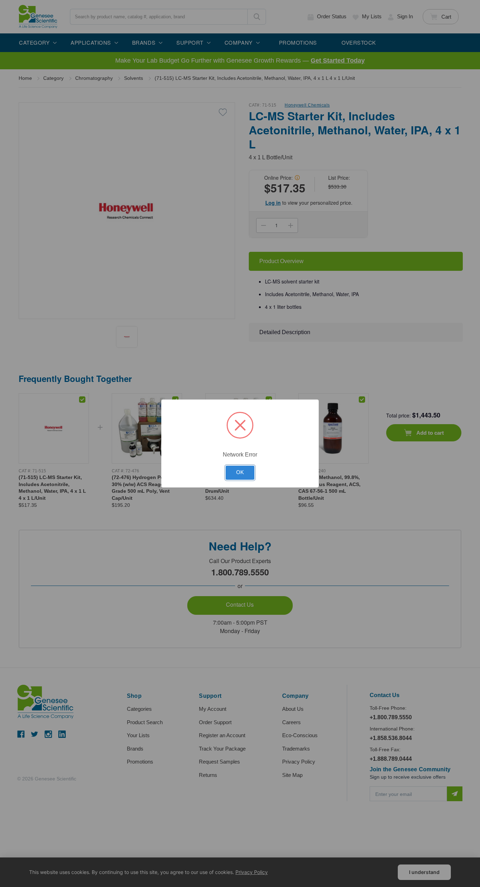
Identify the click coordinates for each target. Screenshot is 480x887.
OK (240, 472)
